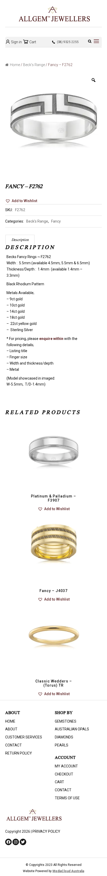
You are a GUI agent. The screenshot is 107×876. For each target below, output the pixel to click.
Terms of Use (67, 798)
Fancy (56, 221)
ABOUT (11, 729)
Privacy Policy (46, 831)
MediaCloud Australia (68, 871)
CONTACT (13, 745)
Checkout (64, 774)
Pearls (61, 745)
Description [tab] (20, 240)
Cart (32, 42)
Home (15, 65)
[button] (21, 201)
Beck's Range (34, 65)
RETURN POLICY (18, 753)
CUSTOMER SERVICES (23, 737)
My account (66, 766)
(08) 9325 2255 (68, 42)
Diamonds (64, 737)
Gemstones (65, 721)
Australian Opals (72, 729)
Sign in (16, 42)
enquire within (51, 339)
